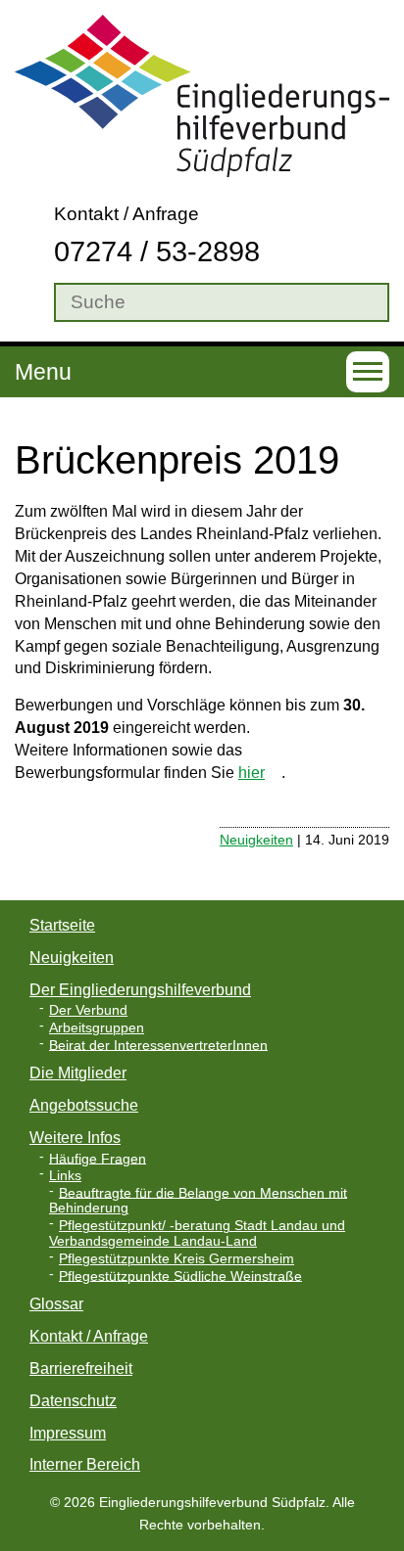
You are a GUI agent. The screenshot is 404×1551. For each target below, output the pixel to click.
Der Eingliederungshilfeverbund (140, 989)
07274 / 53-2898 (157, 251)
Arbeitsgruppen (96, 1028)
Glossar (56, 1304)
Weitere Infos (75, 1137)
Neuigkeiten (256, 840)
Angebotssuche (83, 1105)
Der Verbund (88, 1010)
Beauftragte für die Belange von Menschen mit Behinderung (198, 1200)
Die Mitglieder (77, 1073)
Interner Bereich (84, 1464)
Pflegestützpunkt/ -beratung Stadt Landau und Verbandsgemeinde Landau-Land (197, 1233)
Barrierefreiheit (80, 1368)
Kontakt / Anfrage (126, 214)
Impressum (67, 1433)
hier (251, 772)
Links (65, 1175)
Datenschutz (73, 1400)
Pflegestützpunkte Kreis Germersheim (176, 1259)
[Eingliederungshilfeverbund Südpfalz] (202, 94)
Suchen (29, 302)
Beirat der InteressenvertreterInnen (158, 1044)
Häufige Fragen (97, 1158)
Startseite (62, 925)
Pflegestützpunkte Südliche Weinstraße (180, 1275)
